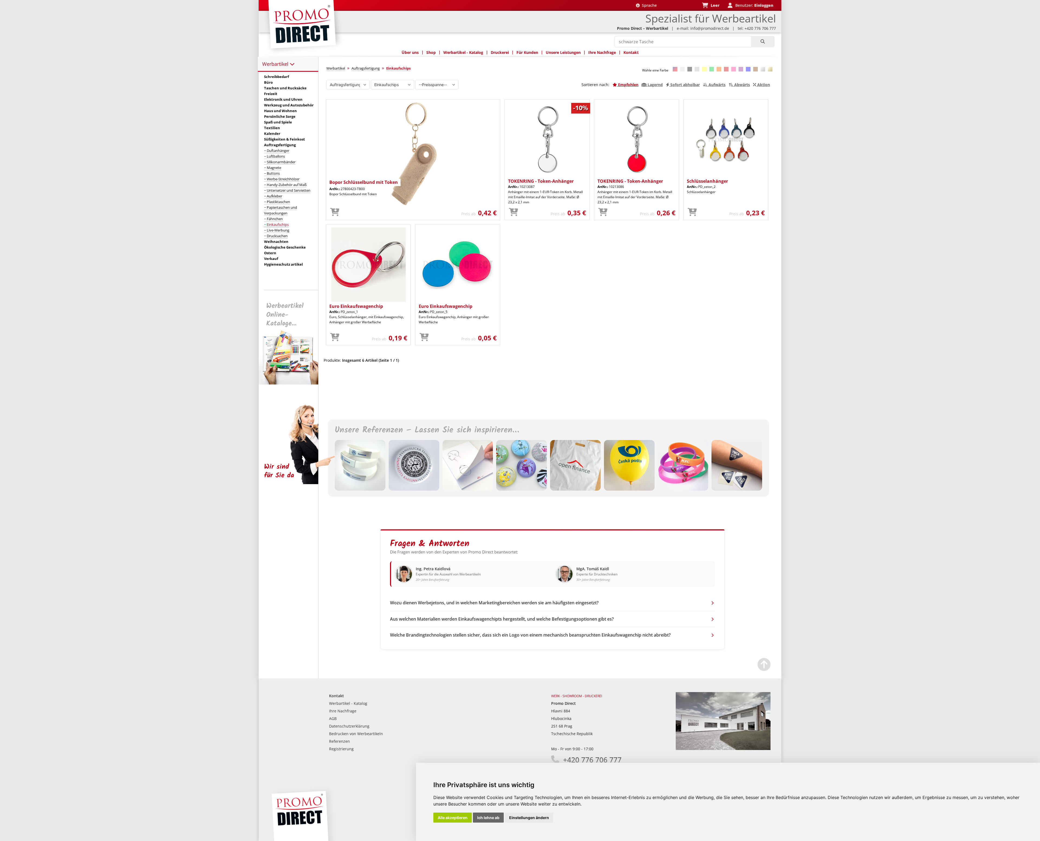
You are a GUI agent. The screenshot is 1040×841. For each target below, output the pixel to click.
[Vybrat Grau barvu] (697, 69)
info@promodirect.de (709, 28)
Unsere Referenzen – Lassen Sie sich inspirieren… (427, 430)
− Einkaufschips (276, 224)
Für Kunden (527, 52)
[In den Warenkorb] (334, 212)
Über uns (410, 52)
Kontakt (631, 52)
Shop (431, 52)
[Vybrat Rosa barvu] (733, 69)
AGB (333, 718)
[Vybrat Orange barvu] (719, 69)
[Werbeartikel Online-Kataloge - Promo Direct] (292, 383)
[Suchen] (762, 41)
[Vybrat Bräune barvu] (755, 69)
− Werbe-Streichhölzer (282, 179)
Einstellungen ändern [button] (529, 817)
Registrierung (341, 748)
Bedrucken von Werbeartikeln (356, 733)
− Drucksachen (276, 235)
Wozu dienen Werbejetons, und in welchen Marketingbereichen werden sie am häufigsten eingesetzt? (494, 603)
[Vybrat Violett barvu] (741, 69)
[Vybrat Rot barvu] (726, 69)
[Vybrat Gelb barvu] (704, 69)
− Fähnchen (273, 218)
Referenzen (339, 741)
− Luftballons (274, 156)
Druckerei (500, 52)
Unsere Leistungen (563, 52)
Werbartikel (276, 64)
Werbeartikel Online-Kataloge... (285, 315)
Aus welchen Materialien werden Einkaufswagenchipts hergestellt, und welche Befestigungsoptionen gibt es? (502, 619)
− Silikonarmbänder (279, 161)
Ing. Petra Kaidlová (433, 568)
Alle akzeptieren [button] (452, 817)
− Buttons (272, 173)
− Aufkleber (273, 196)
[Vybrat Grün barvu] (711, 69)
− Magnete (272, 167)
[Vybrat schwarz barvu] (690, 69)
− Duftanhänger (276, 150)
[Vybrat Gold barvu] (770, 69)
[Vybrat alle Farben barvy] (675, 69)
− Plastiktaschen (277, 201)
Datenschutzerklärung (349, 726)
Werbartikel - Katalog (463, 52)
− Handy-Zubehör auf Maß (285, 184)
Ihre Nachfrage (602, 52)
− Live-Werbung (276, 230)
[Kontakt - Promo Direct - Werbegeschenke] (723, 748)
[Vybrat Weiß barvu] (682, 69)
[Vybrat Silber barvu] (763, 69)
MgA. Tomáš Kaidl (592, 568)
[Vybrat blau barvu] (748, 69)
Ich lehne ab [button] (488, 817)
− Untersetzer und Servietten (287, 190)
